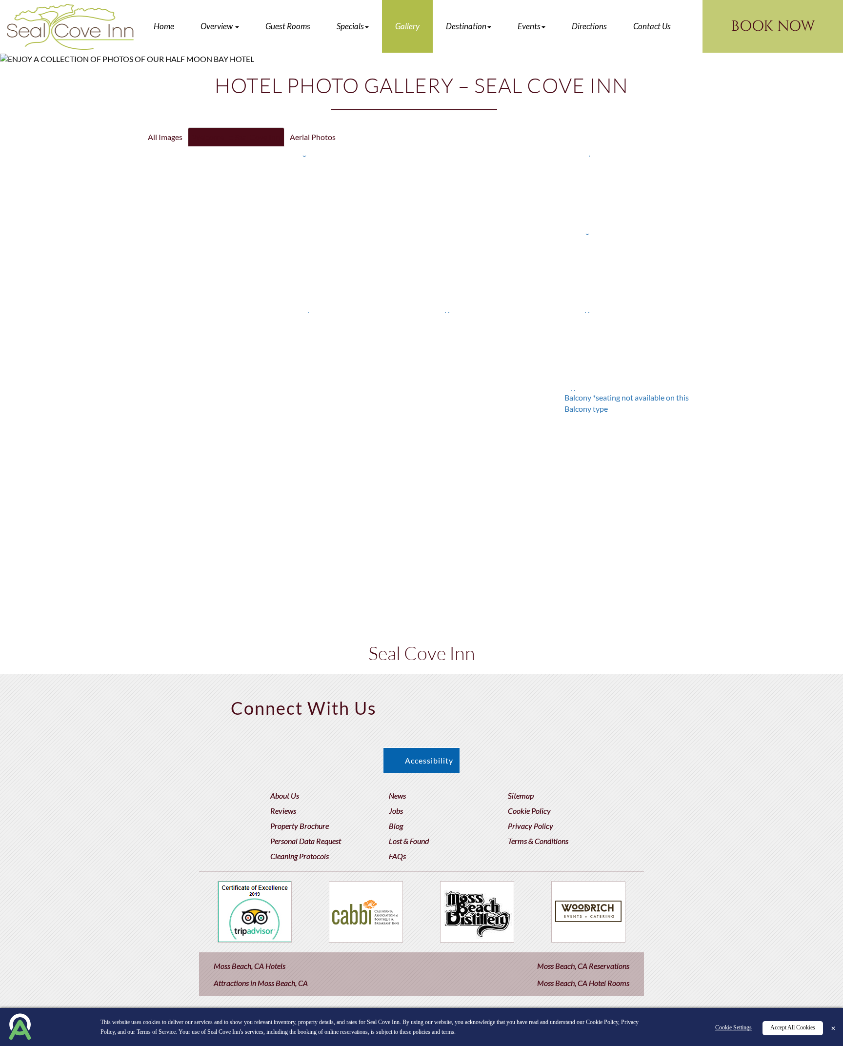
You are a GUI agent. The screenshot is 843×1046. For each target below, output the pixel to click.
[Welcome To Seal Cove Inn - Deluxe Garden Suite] (211, 426)
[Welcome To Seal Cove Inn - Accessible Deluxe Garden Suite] (351, 426)
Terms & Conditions (538, 840)
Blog (396, 825)
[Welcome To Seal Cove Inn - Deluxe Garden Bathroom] (492, 426)
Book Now (773, 26)
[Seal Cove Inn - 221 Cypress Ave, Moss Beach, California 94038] (70, 27)
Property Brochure (299, 825)
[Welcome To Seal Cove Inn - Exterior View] (211, 270)
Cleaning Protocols (299, 856)
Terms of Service (156, 1031)
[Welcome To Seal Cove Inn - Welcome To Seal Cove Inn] (211, 192)
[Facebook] (400, 705)
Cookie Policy (529, 810)
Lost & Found (409, 840)
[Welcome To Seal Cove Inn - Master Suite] (492, 504)
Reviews (283, 810)
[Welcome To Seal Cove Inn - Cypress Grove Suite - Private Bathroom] (211, 504)
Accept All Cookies (792, 1028)
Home (164, 26)
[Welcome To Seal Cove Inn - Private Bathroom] (351, 582)
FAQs (397, 856)
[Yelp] (476, 705)
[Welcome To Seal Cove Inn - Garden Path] (492, 270)
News (397, 795)
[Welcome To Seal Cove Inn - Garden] (211, 348)
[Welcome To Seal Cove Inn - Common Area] (492, 192)
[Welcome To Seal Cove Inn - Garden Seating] (632, 270)
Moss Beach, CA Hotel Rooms (583, 982)
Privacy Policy (530, 825)
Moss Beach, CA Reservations (583, 965)
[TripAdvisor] (514, 705)
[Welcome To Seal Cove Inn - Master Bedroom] (632, 504)
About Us (284, 795)
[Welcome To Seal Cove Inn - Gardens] (351, 270)
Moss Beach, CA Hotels (249, 965)
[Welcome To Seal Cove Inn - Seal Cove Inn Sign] (351, 192)
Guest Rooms (287, 26)
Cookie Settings (733, 1028)
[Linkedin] (591, 705)
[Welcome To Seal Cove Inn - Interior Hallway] (632, 192)
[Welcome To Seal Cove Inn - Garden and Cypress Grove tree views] (492, 348)
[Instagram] (552, 705)
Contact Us (652, 26)
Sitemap (521, 795)
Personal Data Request (305, 840)
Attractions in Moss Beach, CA (261, 982)
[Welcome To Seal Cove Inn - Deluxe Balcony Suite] (351, 348)
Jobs (396, 810)
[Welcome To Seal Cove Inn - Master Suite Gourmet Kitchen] (351, 504)
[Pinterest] (438, 705)
